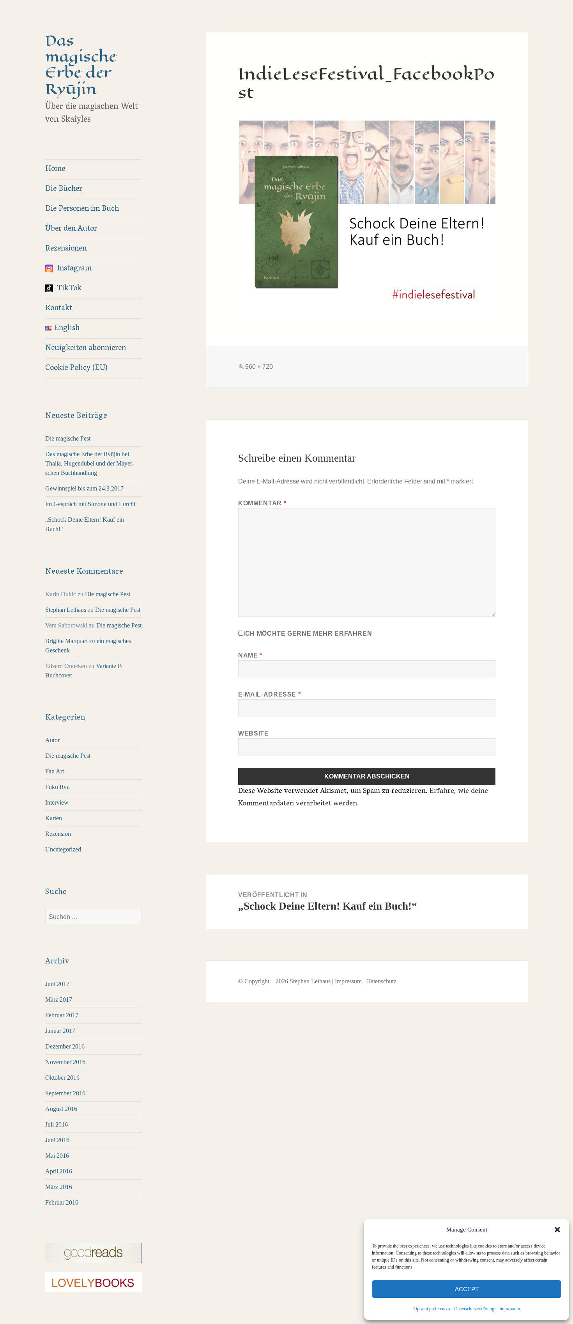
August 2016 (61, 1108)
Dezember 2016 (65, 1046)
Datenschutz (381, 981)
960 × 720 (259, 366)
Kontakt (58, 308)
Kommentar (262, 503)
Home (55, 169)
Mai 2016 (57, 1155)
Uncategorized (63, 849)
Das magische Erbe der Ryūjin (81, 64)
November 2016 (65, 1062)
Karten (53, 818)
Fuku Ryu (57, 787)
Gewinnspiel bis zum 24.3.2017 (84, 488)
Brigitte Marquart (66, 641)
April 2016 (58, 1171)
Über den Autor (71, 229)
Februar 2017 (61, 1015)
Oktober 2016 (62, 1077)
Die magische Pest (67, 438)
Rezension (58, 833)
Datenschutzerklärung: (474, 1309)
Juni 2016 (57, 1140)
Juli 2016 (56, 1124)
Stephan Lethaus (65, 609)
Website (253, 733)
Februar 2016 (61, 1202)
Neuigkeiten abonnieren (85, 348)
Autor (52, 740)
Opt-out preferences (432, 1309)
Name (250, 655)
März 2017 (58, 999)
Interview (57, 802)
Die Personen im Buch (82, 209)
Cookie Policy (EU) (76, 368)
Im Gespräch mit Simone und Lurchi (90, 504)
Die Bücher (63, 189)
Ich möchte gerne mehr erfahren (307, 633)
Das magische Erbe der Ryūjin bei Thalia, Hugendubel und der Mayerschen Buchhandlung (89, 463)
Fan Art (54, 771)
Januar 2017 (60, 1030)
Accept (467, 1289)
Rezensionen (66, 249)
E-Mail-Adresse (269, 694)
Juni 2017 (57, 984)
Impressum (509, 1309)
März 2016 (58, 1187)
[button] (557, 1229)
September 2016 (65, 1093)
